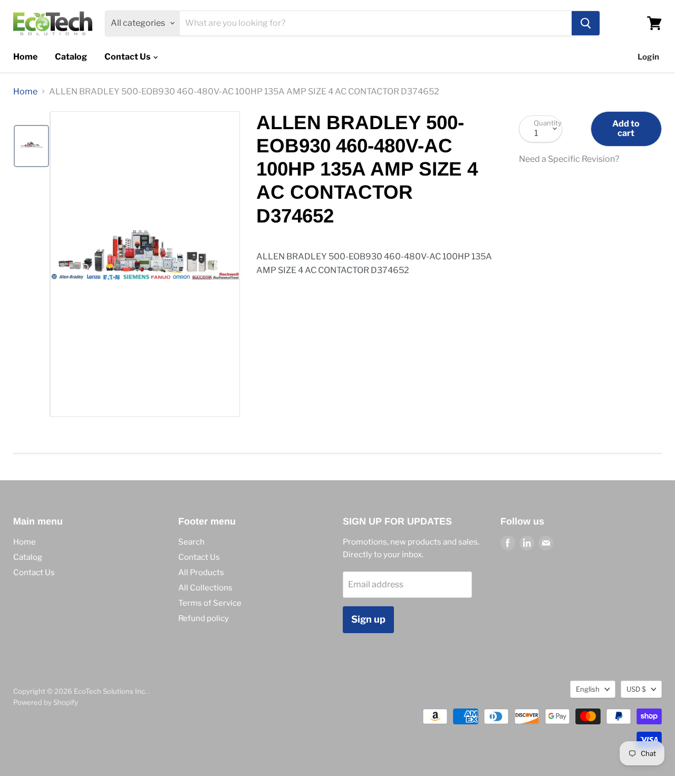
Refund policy (203, 618)
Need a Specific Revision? (569, 159)
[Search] (586, 23)
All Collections (205, 588)
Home (25, 57)
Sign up (368, 619)
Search (191, 542)
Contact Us (128, 57)
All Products (201, 572)
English (588, 689)
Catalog (71, 57)
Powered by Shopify (45, 702)
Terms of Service (210, 603)
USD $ (636, 689)
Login (648, 57)
